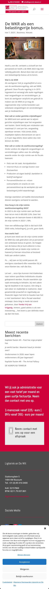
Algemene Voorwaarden (17, 496)
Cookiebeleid (7, 582)
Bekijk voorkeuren (24, 576)
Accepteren (24, 562)
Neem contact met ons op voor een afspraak (26, 432)
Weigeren (24, 569)
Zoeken (39, 324)
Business (21, 32)
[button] (45, 528)
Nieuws (29, 32)
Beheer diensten (24, 555)
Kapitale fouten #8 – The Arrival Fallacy (22, 361)
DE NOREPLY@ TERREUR (15, 365)
